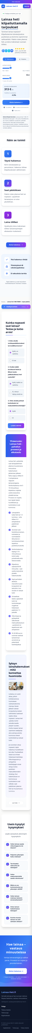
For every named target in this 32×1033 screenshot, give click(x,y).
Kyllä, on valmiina (15, 352)
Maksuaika (6, 75)
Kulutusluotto (10, 59)
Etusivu (3, 302)
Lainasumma (6, 65)
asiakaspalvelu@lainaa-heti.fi (17, 1002)
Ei (13, 418)
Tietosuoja (4, 1013)
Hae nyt (26, 6)
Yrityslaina (23, 59)
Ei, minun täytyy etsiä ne (17, 393)
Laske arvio (16, 425)
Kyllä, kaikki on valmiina (17, 384)
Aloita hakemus (14, 245)
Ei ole (14, 360)
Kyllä (14, 411)
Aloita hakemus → (16, 102)
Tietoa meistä (5, 1010)
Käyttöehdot (5, 1015)
